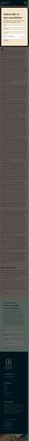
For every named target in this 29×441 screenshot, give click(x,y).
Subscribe (6, 40)
